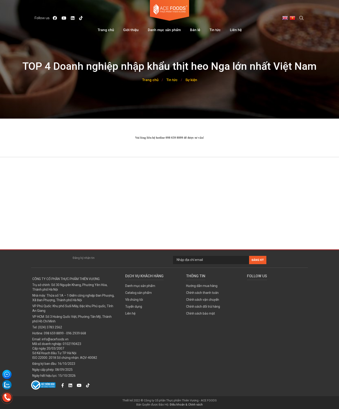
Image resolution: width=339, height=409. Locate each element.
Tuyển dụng (133, 306)
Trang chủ (106, 30)
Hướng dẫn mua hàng (201, 286)
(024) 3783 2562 (50, 327)
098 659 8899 (54, 333)
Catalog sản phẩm (138, 293)
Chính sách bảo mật (200, 313)
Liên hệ (236, 30)
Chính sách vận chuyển (202, 299)
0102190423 (72, 344)
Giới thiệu (131, 30)
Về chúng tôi (134, 299)
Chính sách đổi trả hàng (203, 306)
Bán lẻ (195, 30)
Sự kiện (191, 80)
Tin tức (215, 30)
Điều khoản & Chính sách (186, 404)
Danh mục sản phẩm (164, 30)
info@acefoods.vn (55, 339)
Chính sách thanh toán (202, 293)
